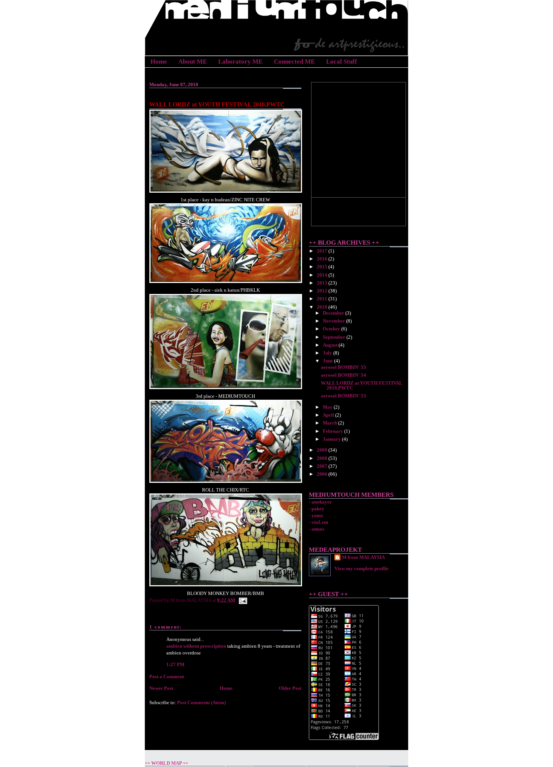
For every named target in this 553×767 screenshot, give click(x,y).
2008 (322, 458)
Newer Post (161, 688)
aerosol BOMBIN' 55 (343, 367)
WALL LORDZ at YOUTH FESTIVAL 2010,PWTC (217, 104)
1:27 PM (175, 664)
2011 (322, 298)
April (329, 415)
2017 (322, 251)
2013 (322, 283)
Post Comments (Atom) (201, 702)
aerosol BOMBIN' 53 (343, 396)
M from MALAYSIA (363, 557)
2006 (322, 474)
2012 (322, 291)
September (334, 337)
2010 (322, 307)
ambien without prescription (196, 646)
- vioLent (318, 522)
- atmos (316, 529)
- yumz (316, 515)
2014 (322, 275)
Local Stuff (341, 61)
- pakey (316, 508)
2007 (322, 466)
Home (158, 61)
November (334, 321)
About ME (192, 61)
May (328, 407)
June (328, 361)
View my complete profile (361, 568)
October (332, 329)
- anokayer (320, 502)
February (333, 431)
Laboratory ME (240, 61)
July (328, 353)
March (330, 423)
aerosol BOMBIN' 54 (343, 375)
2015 (322, 266)
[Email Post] (241, 600)
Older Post (290, 688)
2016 (322, 259)
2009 (322, 450)
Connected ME (294, 61)
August (331, 345)
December (334, 313)
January (332, 439)
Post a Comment (166, 676)
